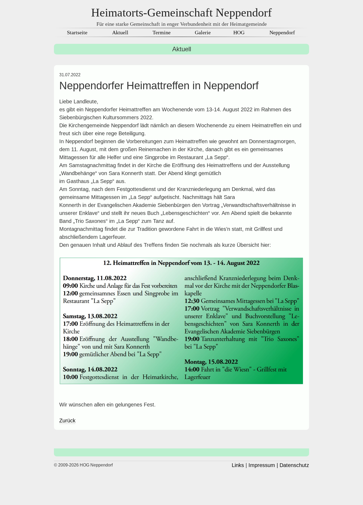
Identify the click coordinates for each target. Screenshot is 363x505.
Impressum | (263, 465)
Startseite (77, 32)
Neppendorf (282, 32)
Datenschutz (294, 465)
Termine (162, 32)
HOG (238, 32)
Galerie (203, 32)
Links (238, 465)
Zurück (67, 420)
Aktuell (120, 32)
